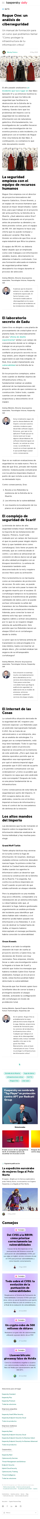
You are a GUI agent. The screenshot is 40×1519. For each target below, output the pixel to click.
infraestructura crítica (15, 1077)
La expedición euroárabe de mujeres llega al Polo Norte (18, 1171)
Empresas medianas (9, 1426)
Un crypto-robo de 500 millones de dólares (20, 1327)
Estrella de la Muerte (12, 1073)
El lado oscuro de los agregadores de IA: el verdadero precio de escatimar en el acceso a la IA (15, 1152)
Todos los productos (9, 1421)
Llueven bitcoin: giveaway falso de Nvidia (20, 1357)
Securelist (4, 1501)
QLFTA (6, 9)
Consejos (21, 1230)
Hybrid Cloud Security (9, 1468)
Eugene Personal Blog (15, 1501)
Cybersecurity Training (10, 1471)
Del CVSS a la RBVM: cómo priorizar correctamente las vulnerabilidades (20, 1239)
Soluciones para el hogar (11, 1389)
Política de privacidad (9, 1487)
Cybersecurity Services (10, 1458)
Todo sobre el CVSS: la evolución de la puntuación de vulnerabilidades (20, 1286)
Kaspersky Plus (7, 1397)
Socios (22, 1494)
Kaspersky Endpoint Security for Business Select (18, 1438)
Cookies (35, 1488)
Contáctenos (5, 1494)
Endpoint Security (8, 1465)
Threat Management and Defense (14, 1461)
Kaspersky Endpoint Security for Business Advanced (19, 1441)
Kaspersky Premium (8, 1401)
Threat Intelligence (8, 1475)
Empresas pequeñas (9, 1409)
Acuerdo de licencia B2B (25, 1488)
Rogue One (14, 1081)
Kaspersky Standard (8, 1394)
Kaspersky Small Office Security (12, 1414)
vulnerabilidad (8, 365)
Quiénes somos (15, 1494)
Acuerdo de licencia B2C (10, 1488)
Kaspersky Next (7, 1431)
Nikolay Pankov (12, 52)
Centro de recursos (8, 1496)
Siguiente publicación (12, 1163)
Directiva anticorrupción (23, 1487)
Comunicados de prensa (21, 1496)
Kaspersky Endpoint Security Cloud (14, 1418)
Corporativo (6, 1449)
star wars (25, 1081)
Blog (27, 1494)
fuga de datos (29, 1073)
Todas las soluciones (9, 1404)
